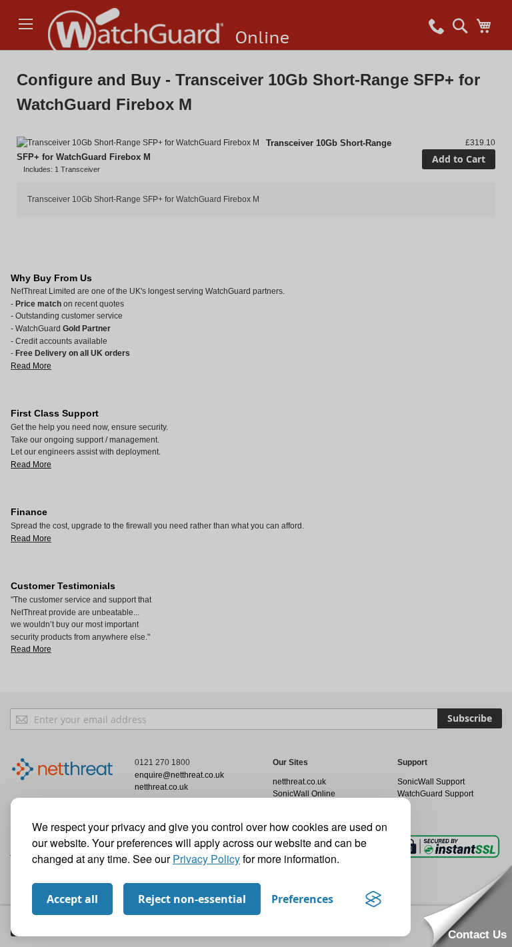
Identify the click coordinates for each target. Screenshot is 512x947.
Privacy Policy (206, 858)
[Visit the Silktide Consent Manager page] (373, 899)
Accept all (72, 899)
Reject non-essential (192, 899)
